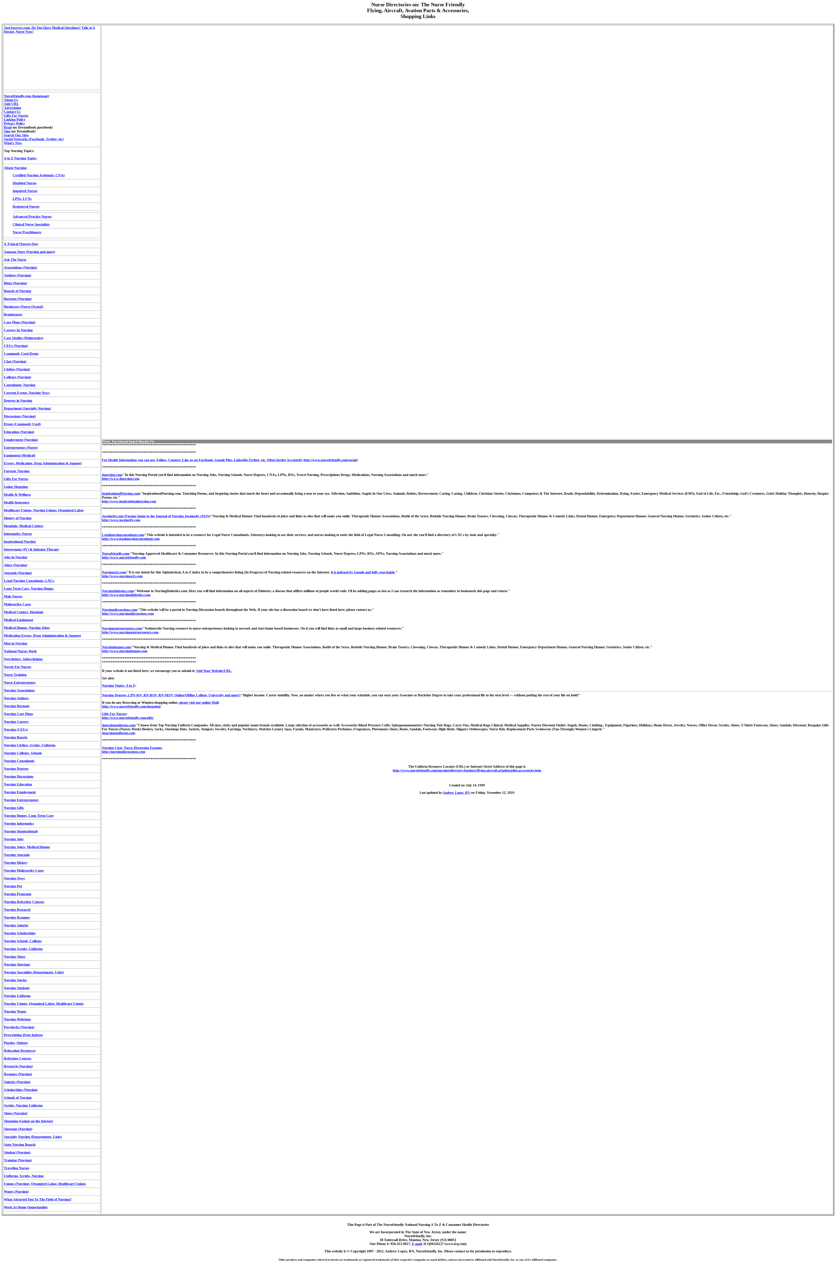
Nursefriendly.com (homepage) (26, 96)
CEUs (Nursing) (16, 346)
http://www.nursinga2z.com (122, 576)
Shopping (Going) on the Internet (28, 1121)
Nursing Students (17, 988)
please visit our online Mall (198, 702)
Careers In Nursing (18, 330)
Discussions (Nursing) (20, 416)
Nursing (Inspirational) (21, 831)
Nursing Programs (17, 894)
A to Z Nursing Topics (20, 158)
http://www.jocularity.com (121, 520)
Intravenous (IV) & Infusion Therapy (31, 549)
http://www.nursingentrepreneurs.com (130, 632)
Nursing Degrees (16, 769)
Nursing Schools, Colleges (23, 941)
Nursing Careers (16, 722)
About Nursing (15, 168)
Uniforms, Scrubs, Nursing (24, 1176)
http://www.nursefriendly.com (124, 557)
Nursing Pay (13, 886)
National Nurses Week (20, 651)
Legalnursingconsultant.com (123, 535)
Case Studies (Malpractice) (23, 338)
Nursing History (16, 863)
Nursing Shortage (17, 964)
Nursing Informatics (19, 823)
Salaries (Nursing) (17, 1082)
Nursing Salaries (16, 925)
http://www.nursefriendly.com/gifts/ (128, 718)
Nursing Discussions (19, 776)
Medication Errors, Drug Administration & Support (42, 635)
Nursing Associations (19, 690)
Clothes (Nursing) (17, 369)
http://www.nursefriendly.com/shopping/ (131, 706)
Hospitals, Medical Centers (23, 526)
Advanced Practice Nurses (32, 216)
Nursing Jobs (14, 839)
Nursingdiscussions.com (119, 610)
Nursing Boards (15, 737)
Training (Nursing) (18, 1160)
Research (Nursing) (18, 1066)
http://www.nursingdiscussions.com (128, 613)
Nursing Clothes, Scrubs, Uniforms (30, 745)
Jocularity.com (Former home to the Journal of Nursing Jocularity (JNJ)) (156, 516)
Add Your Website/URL (213, 671)
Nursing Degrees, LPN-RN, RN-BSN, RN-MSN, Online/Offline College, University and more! (171, 695)
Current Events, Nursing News (27, 393)
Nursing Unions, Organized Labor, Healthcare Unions (44, 1003)
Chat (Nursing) (15, 361)
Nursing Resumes (17, 917)
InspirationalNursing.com (121, 493)
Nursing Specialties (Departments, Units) (34, 972)
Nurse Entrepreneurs (19, 682)
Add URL (11, 104)
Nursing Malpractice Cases (24, 870)
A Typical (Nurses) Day (21, 244)
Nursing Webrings (17, 1019)
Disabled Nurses (25, 183)
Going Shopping (16, 487)
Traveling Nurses (16, 1168)
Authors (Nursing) (17, 275)
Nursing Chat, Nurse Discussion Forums (132, 748)
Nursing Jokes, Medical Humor (27, 847)
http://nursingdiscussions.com (123, 752)
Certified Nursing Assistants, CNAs (39, 175)
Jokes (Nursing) (15, 565)
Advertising (12, 108)
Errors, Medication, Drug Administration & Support (43, 463)
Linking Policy (14, 119)
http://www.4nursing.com (120, 479)
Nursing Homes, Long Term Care (29, 816)
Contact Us (12, 112)
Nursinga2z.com (114, 572)
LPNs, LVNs (22, 199)
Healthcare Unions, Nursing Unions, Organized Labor (44, 510)
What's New (13, 143)
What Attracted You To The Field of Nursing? (38, 1199)
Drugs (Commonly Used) (22, 424)
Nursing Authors (16, 698)
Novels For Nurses (17, 667)
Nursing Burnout (16, 706)
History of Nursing (17, 518)
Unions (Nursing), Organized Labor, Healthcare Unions (45, 1184)
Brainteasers (13, 314)
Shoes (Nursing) (15, 1113)
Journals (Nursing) (18, 573)
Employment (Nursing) (21, 440)
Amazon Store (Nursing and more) (29, 252)
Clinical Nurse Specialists (31, 224)
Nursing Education (18, 784)
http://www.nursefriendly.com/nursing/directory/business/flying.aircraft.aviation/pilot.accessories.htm (467, 770)
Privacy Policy (14, 123)
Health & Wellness (17, 494)
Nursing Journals (17, 855)
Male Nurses (13, 596)
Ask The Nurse (15, 259)
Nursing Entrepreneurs (21, 800)
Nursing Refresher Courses (24, 902)
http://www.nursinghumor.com (124, 651)
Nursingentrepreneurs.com (122, 628)
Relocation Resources (19, 1050)
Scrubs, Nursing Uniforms (23, 1105)
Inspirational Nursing (20, 541)
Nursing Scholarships (19, 933)
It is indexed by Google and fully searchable (363, 572)
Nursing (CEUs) (16, 729)
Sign (7, 131)
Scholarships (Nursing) (21, 1090)
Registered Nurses (26, 206)
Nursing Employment (20, 792)
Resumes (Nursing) (18, 1074)
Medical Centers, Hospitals (23, 612)
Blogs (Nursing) (15, 283)
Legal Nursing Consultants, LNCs (29, 581)
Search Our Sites (16, 135)
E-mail (417, 1244)
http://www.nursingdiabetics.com (126, 595)
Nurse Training (15, 675)
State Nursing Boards (20, 1144)
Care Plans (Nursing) (19, 322)
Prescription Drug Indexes (23, 1035)
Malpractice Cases (17, 604)
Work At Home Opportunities (26, 1207)
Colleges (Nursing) (17, 377)
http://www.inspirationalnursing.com (129, 501)
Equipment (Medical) (19, 455)
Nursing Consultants (19, 761)
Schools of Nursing (18, 1097)
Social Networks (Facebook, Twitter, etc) (34, 139)
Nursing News (14, 878)
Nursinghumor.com (116, 647)
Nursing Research (17, 909)
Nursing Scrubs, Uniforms (23, 949)
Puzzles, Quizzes (16, 1043)
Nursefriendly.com (115, 553)
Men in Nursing (15, 643)
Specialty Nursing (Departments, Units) (33, 1137)
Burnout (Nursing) (18, 299)
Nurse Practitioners (27, 232)
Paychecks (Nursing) (19, 1027)
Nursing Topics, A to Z (118, 685)
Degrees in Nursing (18, 400)
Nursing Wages (15, 1011)
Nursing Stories (15, 980)
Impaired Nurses (25, 191)
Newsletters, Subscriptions (23, 659)
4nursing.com (112, 475)
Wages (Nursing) (16, 1191)
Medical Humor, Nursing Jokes (27, 628)
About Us (11, 100)
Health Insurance (16, 502)
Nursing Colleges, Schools (23, 753)
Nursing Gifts (14, 808)
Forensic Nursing (16, 471)
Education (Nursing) (19, 432)
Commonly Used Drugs (21, 353)
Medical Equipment (18, 620)
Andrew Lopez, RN (456, 792)
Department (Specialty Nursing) (27, 408)
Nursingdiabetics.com (118, 591)
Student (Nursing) (17, 1152)
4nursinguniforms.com (118, 725)
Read (8, 127)
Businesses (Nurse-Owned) (23, 306)
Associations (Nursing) (20, 267)
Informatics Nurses (18, 534)
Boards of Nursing (17, 291)
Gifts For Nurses (16, 115)
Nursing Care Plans (18, 714)
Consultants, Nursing (19, 385)
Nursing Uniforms (17, 996)
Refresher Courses (17, 1058)
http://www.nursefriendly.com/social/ (330, 460)
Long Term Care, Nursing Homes (29, 588)
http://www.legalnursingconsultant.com (131, 539)
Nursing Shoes (14, 956)
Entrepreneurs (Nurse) (21, 447)
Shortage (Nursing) (18, 1129)
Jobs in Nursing (15, 557)
